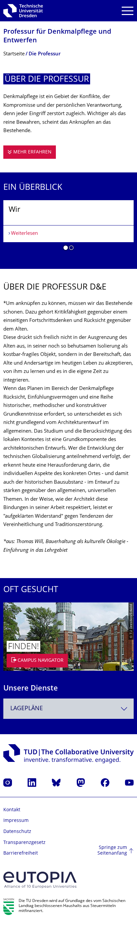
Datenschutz (17, 832)
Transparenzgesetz (24, 843)
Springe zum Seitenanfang (112, 851)
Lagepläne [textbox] (26, 709)
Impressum (16, 821)
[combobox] (68, 709)
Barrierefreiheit (20, 853)
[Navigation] (127, 11)
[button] (66, 249)
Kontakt (11, 810)
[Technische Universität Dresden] (23, 11)
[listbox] (68, 228)
